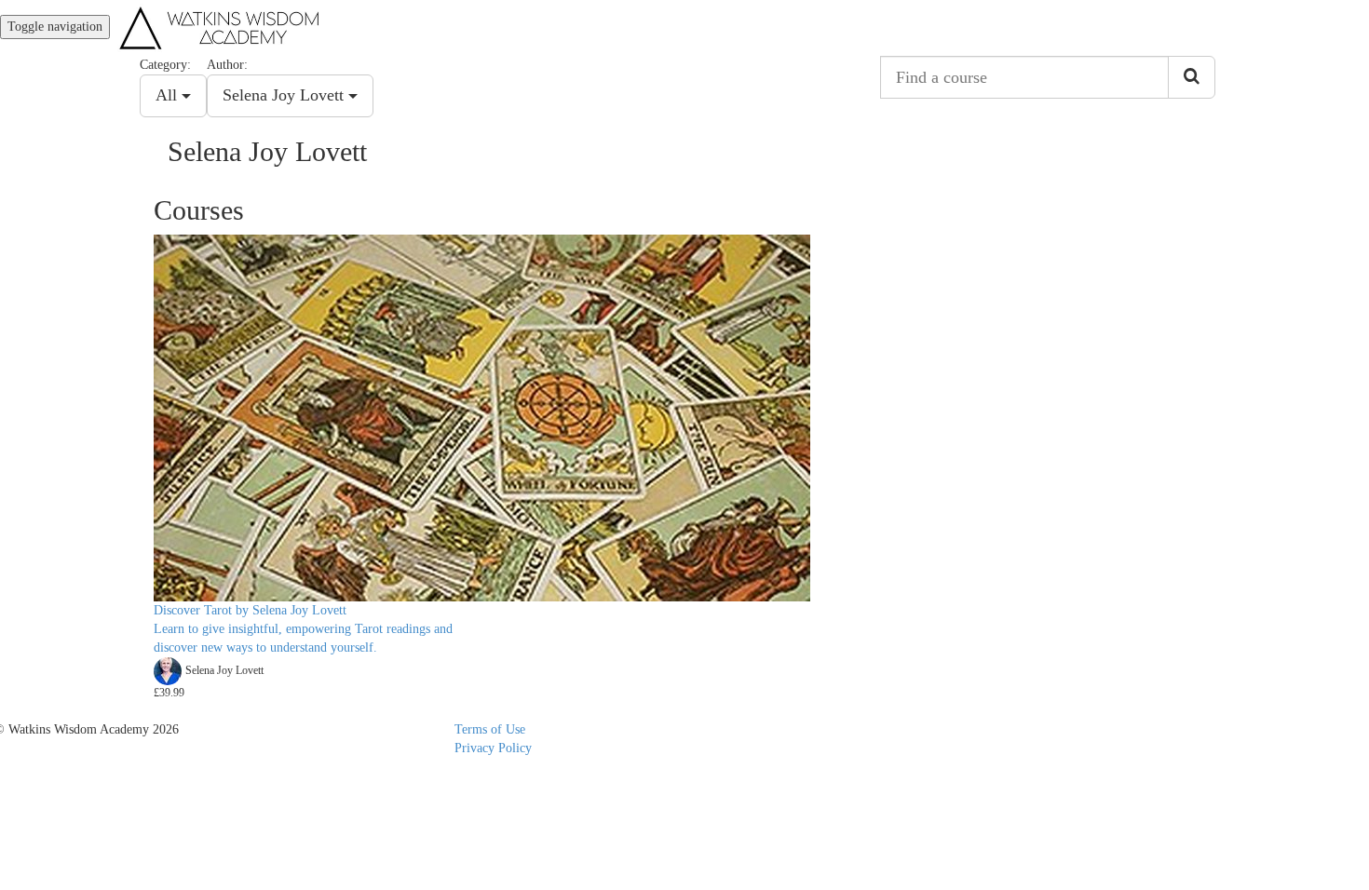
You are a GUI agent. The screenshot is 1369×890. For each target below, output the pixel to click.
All (169, 95)
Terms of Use (489, 729)
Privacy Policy (493, 748)
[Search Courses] (1191, 77)
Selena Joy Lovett (285, 95)
